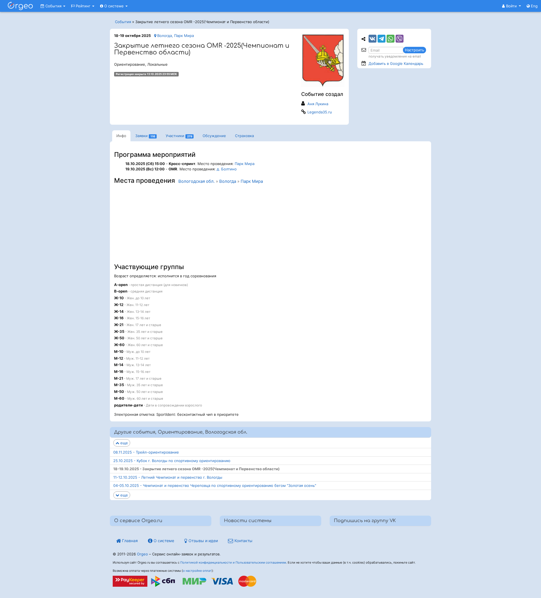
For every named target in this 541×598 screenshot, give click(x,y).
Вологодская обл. (196, 181)
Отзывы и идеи (202, 540)
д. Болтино (227, 169)
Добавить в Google (396, 63)
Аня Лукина (317, 104)
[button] (511, 6)
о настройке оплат (197, 571)
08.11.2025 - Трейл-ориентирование (146, 452)
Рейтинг (83, 6)
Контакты (242, 540)
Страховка (244, 135)
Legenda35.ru (319, 112)
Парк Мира (244, 163)
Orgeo (142, 554)
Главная (129, 540)
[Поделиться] (372, 39)
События (53, 6)
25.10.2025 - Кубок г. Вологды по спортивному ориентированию (171, 460)
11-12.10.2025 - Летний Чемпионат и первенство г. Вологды (167, 477)
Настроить (414, 50)
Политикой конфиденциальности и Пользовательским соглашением (233, 562)
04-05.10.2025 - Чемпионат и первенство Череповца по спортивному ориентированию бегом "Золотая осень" (214, 485)
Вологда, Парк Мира (175, 35)
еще (123, 443)
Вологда (227, 181)
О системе (114, 6)
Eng (534, 6)
